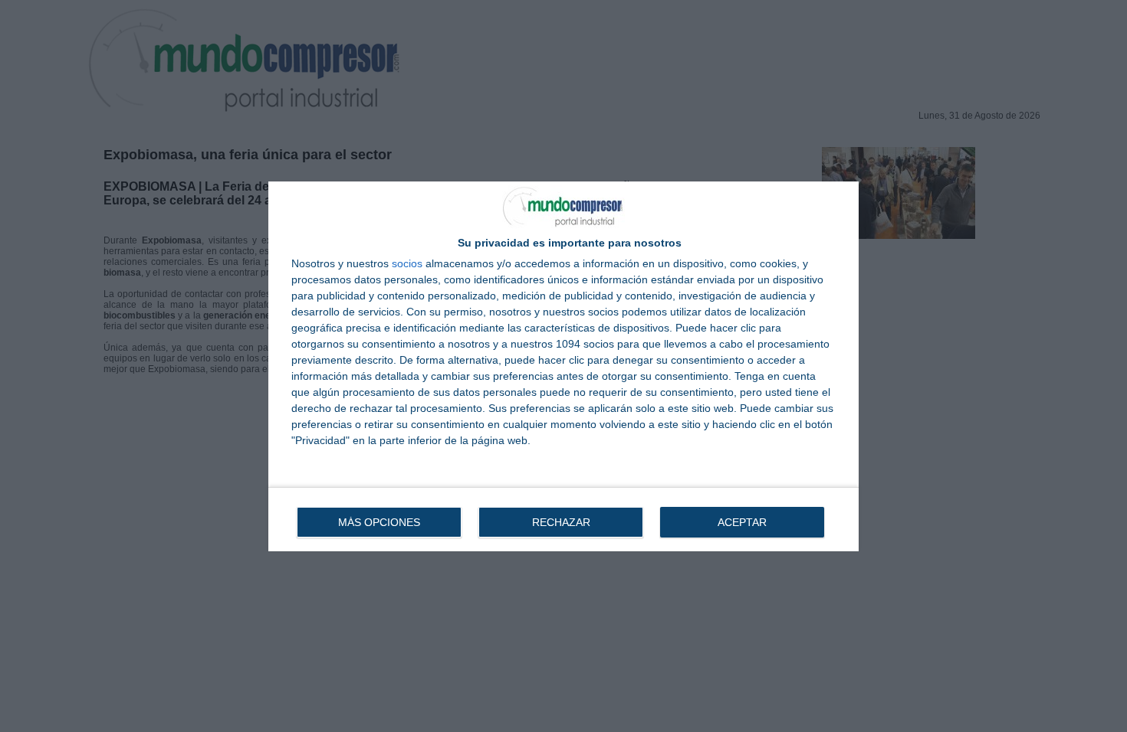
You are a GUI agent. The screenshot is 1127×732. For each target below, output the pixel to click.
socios (407, 263)
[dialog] (563, 366)
